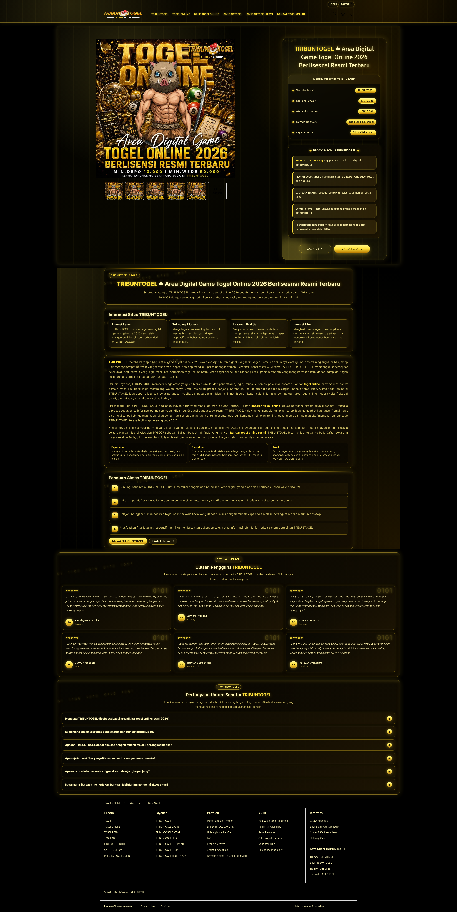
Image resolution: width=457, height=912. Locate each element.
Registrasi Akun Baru (269, 826)
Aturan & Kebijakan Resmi (324, 832)
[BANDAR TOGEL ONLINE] (123, 14)
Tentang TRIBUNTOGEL (322, 856)
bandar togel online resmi (248, 432)
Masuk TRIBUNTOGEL (128, 541)
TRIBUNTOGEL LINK (166, 838)
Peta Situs (165, 906)
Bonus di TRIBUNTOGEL (323, 874)
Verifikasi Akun (266, 844)
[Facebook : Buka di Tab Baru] (330, 906)
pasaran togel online (265, 405)
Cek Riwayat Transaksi (270, 838)
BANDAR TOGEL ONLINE (220, 826)
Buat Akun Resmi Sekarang (273, 820)
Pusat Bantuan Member (220, 820)
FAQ (209, 838)
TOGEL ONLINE (112, 826)
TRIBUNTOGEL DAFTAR (168, 832)
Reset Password (267, 832)
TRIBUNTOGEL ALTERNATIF (170, 844)
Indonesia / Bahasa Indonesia (118, 906)
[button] (342, 14)
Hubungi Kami (318, 838)
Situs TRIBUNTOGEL (321, 862)
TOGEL (107, 820)
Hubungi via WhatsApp (219, 832)
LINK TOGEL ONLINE (115, 844)
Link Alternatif (163, 541)
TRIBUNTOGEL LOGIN (167, 826)
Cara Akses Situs (319, 820)
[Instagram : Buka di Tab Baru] (344, 906)
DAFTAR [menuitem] (345, 4)
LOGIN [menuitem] (333, 4)
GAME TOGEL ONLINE (116, 850)
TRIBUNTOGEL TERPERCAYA (171, 855)
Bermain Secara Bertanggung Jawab (227, 855)
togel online (312, 384)
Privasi (143, 906)
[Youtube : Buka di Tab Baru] (350, 906)
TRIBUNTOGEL (118, 362)
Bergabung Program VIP (271, 850)
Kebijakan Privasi (216, 844)
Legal (153, 906)
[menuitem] (159, 14)
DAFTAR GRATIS (352, 248)
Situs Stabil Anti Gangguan (324, 826)
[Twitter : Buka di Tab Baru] (337, 906)
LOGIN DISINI (315, 248)
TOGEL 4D (109, 838)
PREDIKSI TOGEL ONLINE (117, 855)
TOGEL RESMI (111, 832)
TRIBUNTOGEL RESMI (167, 850)
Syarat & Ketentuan (217, 850)
